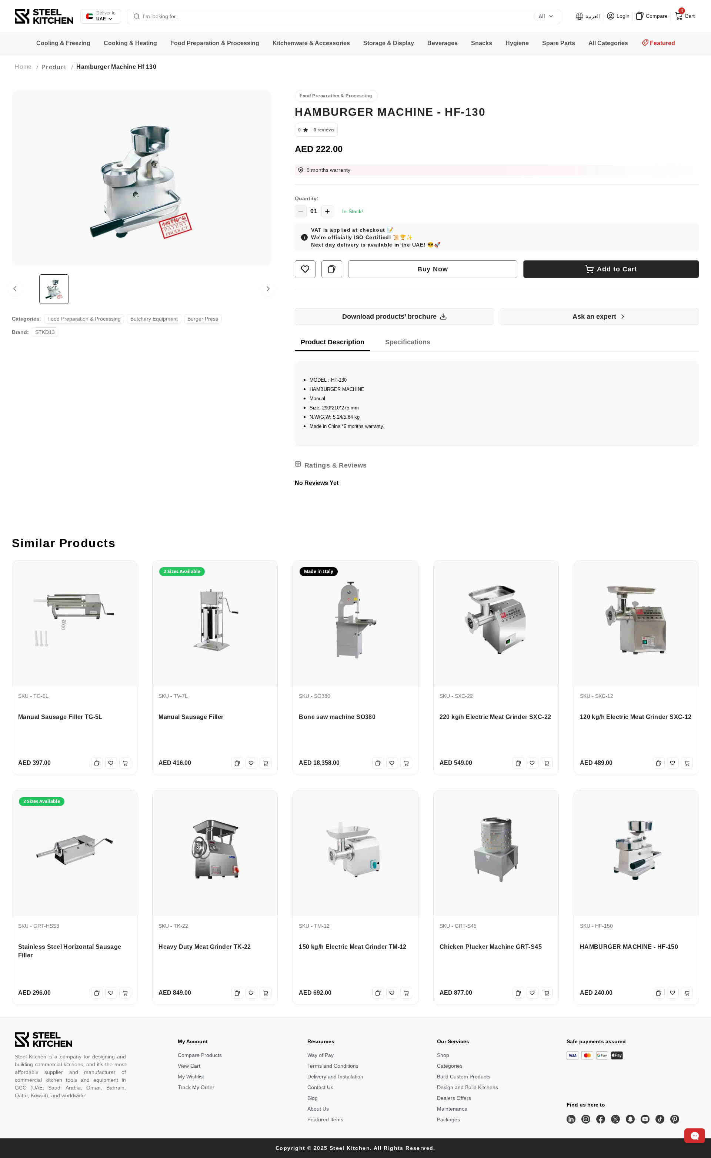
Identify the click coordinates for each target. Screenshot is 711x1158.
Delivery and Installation (335, 1077)
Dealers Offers (454, 1098)
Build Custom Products (463, 1077)
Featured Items (325, 1119)
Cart (687, 14)
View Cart (189, 1066)
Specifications (407, 342)
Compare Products (200, 1055)
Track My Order (196, 1087)
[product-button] (305, 269)
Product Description (332, 342)
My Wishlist (191, 1077)
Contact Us (320, 1087)
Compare (656, 16)
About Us (318, 1109)
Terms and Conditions (332, 1066)
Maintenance (452, 1109)
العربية (591, 16)
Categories (450, 1066)
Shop (443, 1055)
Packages (448, 1119)
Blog (312, 1098)
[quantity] (301, 211)
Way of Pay (320, 1055)
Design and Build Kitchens (467, 1087)
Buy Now (432, 269)
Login (622, 16)
